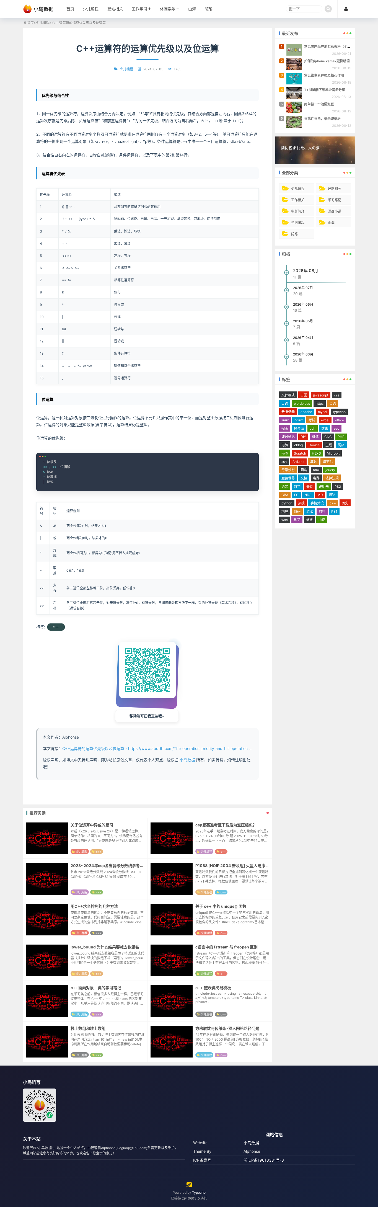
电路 (316, 478)
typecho (339, 412)
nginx (298, 420)
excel (325, 420)
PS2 (338, 486)
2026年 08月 (305, 270)
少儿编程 (91, 8)
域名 (313, 462)
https (319, 403)
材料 (322, 511)
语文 (284, 486)
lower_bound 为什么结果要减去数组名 (105, 947)
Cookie (314, 445)
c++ (56, 627)
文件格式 (288, 395)
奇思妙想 (288, 470)
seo (336, 428)
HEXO (316, 453)
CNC (328, 437)
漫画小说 (334, 211)
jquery (330, 470)
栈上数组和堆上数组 (88, 1028)
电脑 (284, 445)
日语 (284, 403)
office (339, 420)
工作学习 (139, 8)
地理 (284, 511)
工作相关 (297, 200)
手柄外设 (317, 503)
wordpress (302, 403)
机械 (315, 437)
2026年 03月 (303, 354)
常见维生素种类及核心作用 (324, 75)
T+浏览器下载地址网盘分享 (324, 90)
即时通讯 (288, 437)
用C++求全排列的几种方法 (94, 906)
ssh (284, 462)
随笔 (209, 8)
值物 (332, 495)
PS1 (334, 511)
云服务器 (288, 412)
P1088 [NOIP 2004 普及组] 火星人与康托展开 (236, 865)
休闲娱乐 (167, 8)
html (316, 470)
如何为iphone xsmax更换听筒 (327, 61)
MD (320, 495)
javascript (320, 395)
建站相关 (115, 8)
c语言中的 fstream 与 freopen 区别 (226, 947)
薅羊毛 (328, 462)
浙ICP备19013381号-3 (264, 1160)
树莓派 (299, 428)
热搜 (301, 503)
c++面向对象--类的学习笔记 (96, 987)
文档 (304, 478)
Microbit (333, 453)
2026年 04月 (303, 338)
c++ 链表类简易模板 (213, 987)
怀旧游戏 (297, 223)
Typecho (199, 1192)
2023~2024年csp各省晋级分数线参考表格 (109, 865)
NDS (308, 495)
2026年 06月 (303, 304)
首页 (70, 8)
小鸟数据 (187, 759)
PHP (341, 437)
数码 (297, 511)
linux (285, 420)
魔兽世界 (288, 478)
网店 (341, 445)
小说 (322, 520)
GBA (284, 495)
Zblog (298, 445)
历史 (345, 503)
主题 (328, 445)
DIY (303, 437)
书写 (284, 453)
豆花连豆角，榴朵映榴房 (322, 119)
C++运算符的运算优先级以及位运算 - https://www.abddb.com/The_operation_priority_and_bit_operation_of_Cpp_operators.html (176, 748)
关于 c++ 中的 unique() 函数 (220, 906)
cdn (312, 428)
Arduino (298, 462)
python (286, 503)
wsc (284, 520)
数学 (297, 486)
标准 (309, 520)
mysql (322, 412)
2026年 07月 (303, 288)
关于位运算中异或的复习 (92, 824)
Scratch (300, 453)
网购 (304, 470)
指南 (284, 428)
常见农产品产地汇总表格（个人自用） (332, 47)
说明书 (324, 486)
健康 (324, 428)
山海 (192, 8)
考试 (312, 420)
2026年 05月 (303, 321)
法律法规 (332, 478)
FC (296, 495)
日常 (304, 395)
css (336, 395)
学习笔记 (334, 200)
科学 (297, 520)
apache (306, 412)
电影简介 (297, 211)
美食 (309, 486)
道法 (309, 511)
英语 (332, 403)
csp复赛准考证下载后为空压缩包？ (226, 824)
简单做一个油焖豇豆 (319, 104)
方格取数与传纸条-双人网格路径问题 (227, 1028)
